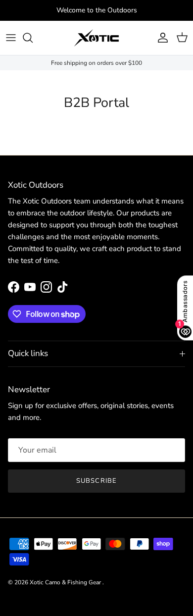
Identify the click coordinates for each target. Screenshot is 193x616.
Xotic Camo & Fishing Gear (66, 582)
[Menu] (11, 38)
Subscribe (96, 480)
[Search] (33, 38)
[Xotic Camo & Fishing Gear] (96, 38)
